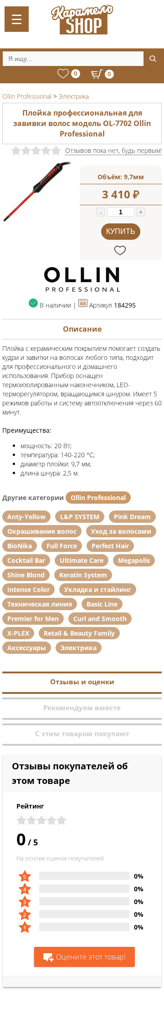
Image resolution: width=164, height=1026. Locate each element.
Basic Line (102, 604)
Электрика (79, 647)
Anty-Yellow (26, 516)
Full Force (61, 545)
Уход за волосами (121, 531)
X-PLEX (18, 633)
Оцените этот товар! (91, 957)
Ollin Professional (98, 497)
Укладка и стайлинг (97, 589)
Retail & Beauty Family (79, 633)
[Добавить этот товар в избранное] (121, 250)
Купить (120, 231)
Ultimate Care (81, 560)
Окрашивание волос (42, 531)
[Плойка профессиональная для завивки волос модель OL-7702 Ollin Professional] (36, 220)
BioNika (19, 545)
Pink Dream (132, 516)
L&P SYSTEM (79, 516)
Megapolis (134, 560)
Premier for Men (33, 618)
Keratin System (83, 575)
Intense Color (28, 589)
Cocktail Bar (26, 560)
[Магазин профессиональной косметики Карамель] (82, 20)
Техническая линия (39, 604)
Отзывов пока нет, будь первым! (113, 150)
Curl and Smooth (100, 618)
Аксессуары (26, 647)
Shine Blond (26, 575)
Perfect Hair (110, 545)
